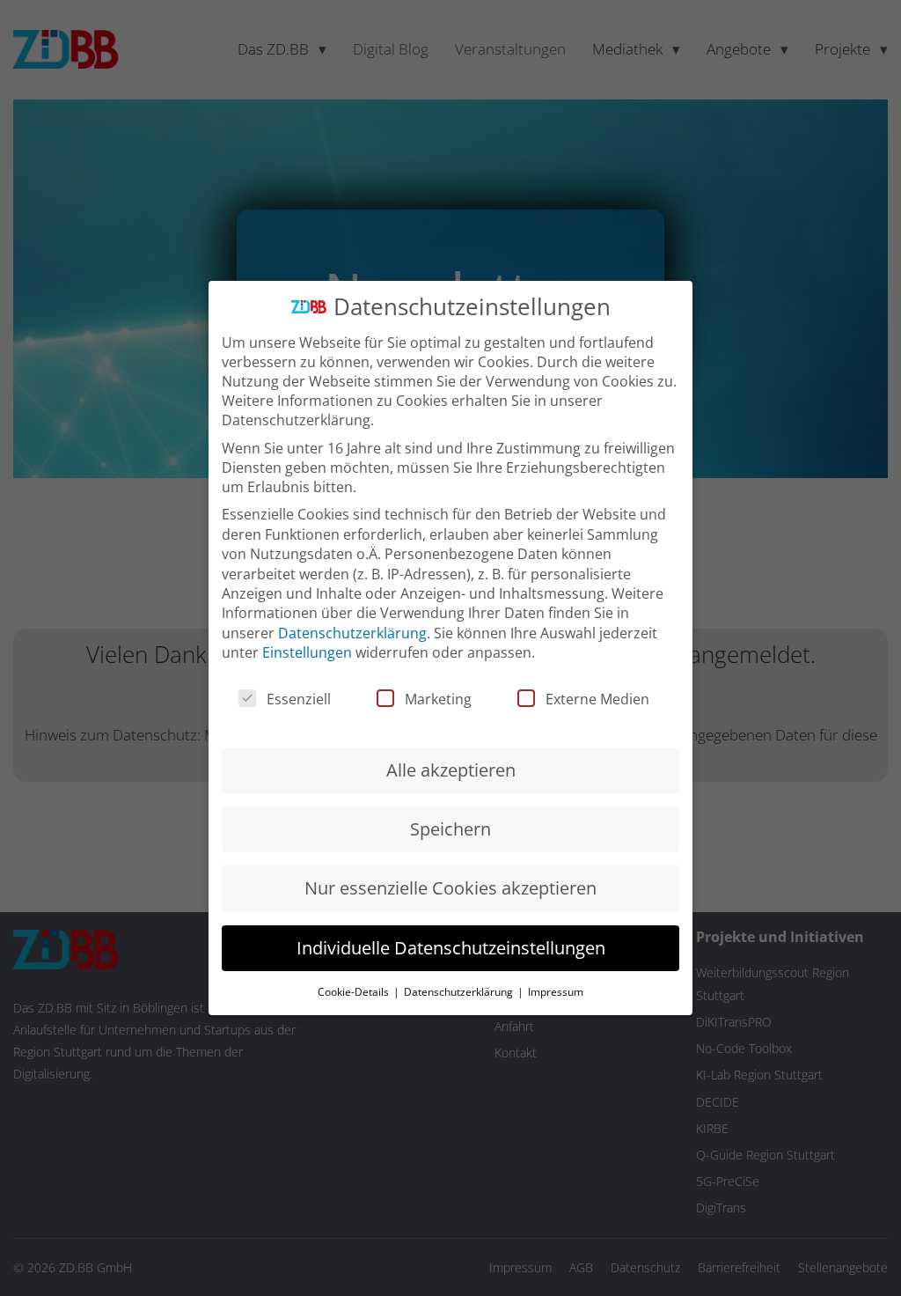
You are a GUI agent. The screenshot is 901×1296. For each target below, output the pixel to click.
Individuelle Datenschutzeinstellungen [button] (451, 948)
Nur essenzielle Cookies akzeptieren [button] (450, 888)
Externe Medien (597, 699)
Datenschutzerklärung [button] (460, 991)
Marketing (438, 699)
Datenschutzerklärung (352, 633)
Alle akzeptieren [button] (451, 770)
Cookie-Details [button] (355, 991)
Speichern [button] (450, 829)
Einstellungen (307, 652)
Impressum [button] (555, 991)
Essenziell (299, 699)
